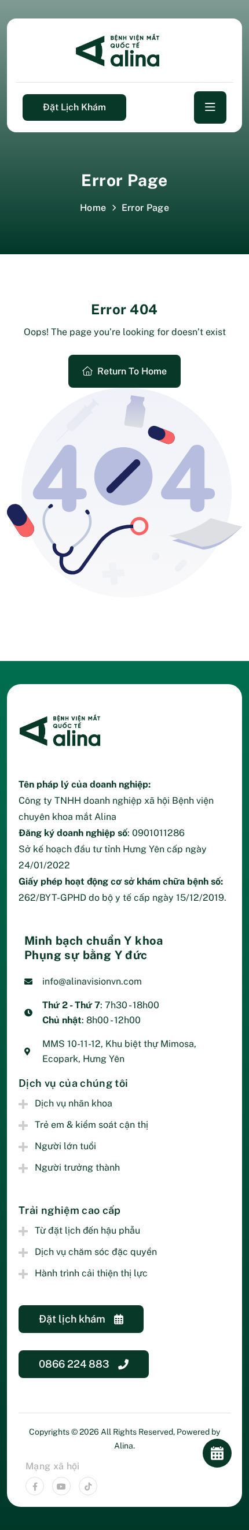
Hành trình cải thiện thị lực (91, 1273)
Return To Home (132, 371)
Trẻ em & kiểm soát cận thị (91, 1124)
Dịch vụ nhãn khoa (73, 1103)
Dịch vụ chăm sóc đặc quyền (96, 1251)
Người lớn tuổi (65, 1146)
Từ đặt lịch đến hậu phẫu (87, 1230)
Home (93, 207)
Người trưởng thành (77, 1167)
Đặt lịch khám (74, 107)
